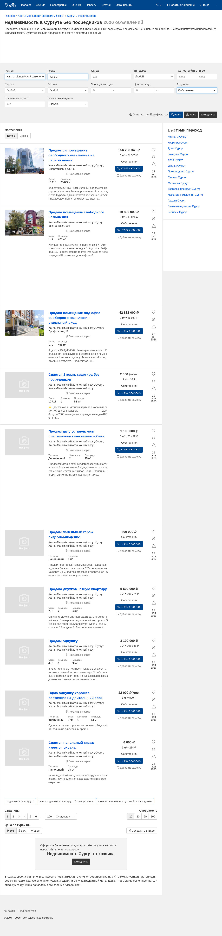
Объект (52, 84)
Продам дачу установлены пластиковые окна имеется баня (76, 433)
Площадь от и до (101, 84)
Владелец (183, 84)
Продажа (25, 4)
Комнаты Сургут (177, 136)
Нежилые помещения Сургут (185, 194)
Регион (9, 70)
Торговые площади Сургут (184, 189)
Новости (91, 4)
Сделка (9, 84)
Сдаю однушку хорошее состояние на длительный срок (75, 695)
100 (49, 816)
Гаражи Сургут (177, 200)
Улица (95, 70)
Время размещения (60, 98)
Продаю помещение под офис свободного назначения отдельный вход (74, 317)
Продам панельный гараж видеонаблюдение (70, 534)
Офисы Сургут (176, 165)
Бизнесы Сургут (177, 212)
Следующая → (65, 816)
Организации (124, 4)
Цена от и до (142, 84)
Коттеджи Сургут (178, 154)
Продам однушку (63, 641)
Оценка (76, 4)
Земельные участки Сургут (184, 206)
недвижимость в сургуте (20, 801)
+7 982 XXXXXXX (130, 449)
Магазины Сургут (178, 183)
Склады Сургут (177, 177)
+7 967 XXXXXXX (130, 168)
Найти (177, 114)
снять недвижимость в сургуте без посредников (125, 801)
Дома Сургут (175, 148)
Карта (192, 114)
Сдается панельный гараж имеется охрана (71, 745)
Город (51, 70)
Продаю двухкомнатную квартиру (77, 589)
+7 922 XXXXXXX (130, 544)
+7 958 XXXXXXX (130, 659)
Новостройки (58, 4)
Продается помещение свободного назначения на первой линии (71, 155)
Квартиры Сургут (178, 142)
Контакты (9, 911)
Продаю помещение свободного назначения (76, 214)
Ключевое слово (16, 98)
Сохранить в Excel (143, 830)
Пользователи (27, 911)
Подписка (209, 114)
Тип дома (140, 70)
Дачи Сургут (175, 160)
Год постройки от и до (191, 70)
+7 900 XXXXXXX (130, 392)
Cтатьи (106, 4)
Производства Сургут (181, 171)
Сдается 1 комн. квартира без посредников (73, 377)
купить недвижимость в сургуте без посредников (66, 801)
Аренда (40, 4)
